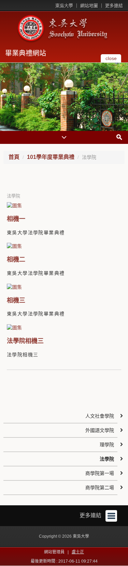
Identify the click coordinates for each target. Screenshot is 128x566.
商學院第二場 (99, 487)
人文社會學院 (99, 416)
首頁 (14, 157)
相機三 (16, 300)
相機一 (16, 218)
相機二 (16, 259)
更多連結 (114, 5)
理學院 (107, 444)
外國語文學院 (99, 430)
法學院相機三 (25, 341)
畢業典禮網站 (25, 53)
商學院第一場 (99, 473)
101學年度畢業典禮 (50, 157)
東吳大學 (64, 5)
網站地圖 (89, 5)
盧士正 (78, 552)
